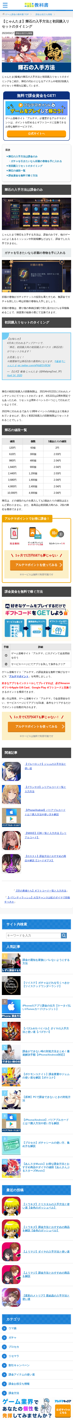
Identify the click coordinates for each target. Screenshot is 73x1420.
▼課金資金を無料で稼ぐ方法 (22, 175)
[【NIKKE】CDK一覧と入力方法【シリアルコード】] (11, 840)
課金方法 (14, 1393)
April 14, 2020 (14, 375)
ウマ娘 (12, 1328)
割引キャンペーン (19, 1365)
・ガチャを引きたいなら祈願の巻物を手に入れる (34, 161)
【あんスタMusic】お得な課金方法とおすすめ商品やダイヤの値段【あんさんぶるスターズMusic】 (46, 1167)
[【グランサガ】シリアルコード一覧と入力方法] (11, 794)
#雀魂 (58, 361)
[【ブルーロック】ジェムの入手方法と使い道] (11, 771)
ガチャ (12, 1337)
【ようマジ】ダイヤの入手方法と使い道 (46, 1251)
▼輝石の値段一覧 (15, 170)
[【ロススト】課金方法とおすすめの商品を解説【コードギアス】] (11, 863)
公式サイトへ (36, 133)
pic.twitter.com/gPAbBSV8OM (34, 365)
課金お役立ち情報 (24, 33)
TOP (17, 14)
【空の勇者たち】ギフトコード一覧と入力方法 (40, 890)
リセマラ (14, 1356)
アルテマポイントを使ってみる (36, 564)
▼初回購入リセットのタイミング (24, 165)
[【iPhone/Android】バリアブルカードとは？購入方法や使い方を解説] (11, 817)
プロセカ (14, 1346)
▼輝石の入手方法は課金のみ (22, 156)
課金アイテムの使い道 (22, 1374)
